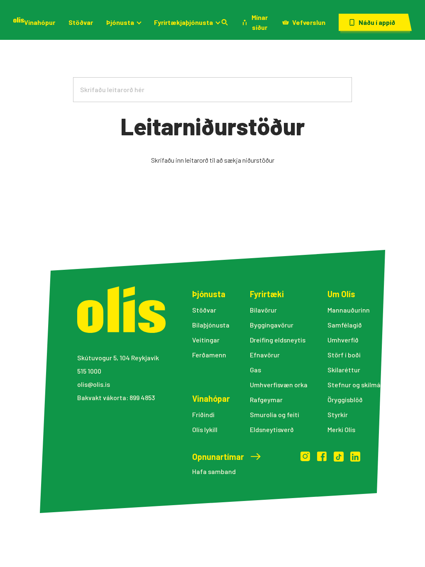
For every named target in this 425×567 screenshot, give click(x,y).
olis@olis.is (93, 384)
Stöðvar (80, 22)
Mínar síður (260, 22)
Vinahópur (39, 22)
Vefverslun (308, 22)
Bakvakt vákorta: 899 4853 (116, 397)
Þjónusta (120, 22)
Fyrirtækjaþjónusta (183, 22)
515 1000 (89, 371)
